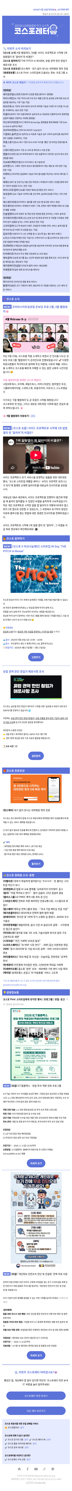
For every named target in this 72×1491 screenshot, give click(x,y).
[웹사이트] (44, 1469)
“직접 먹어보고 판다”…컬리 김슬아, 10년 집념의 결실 (33, 892)
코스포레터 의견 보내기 (36, 1395)
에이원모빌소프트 (28, 94)
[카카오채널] (52, 1469)
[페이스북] (27, 1469)
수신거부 (29, 1482)
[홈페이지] (19, 1469)
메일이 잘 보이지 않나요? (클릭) (56, 14)
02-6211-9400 (54, 1479)
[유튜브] (36, 1469)
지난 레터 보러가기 (36, 1410)
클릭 (33, 415)
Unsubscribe (40, 1482)
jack (5, 984)
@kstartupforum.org (16, 984)
